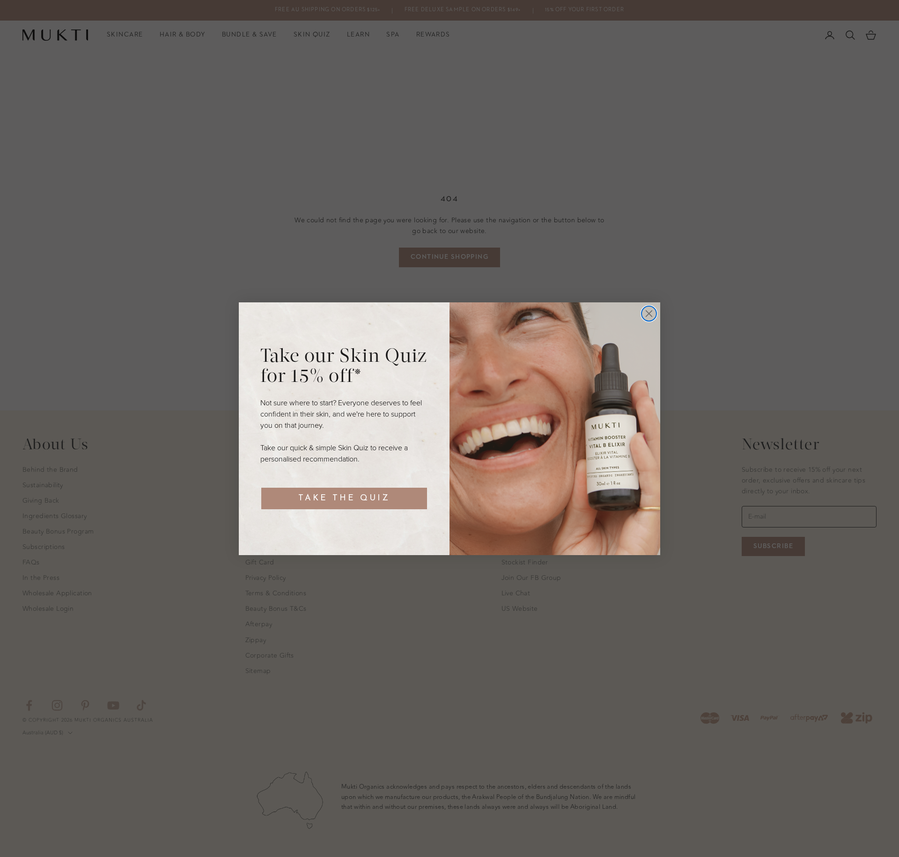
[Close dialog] (648, 313)
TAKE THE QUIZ (344, 498)
